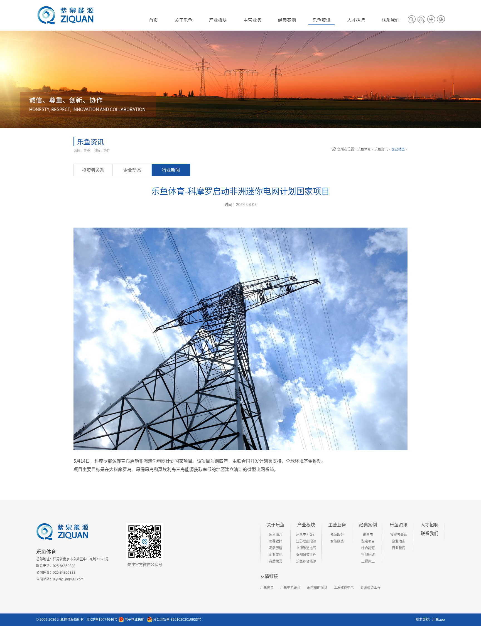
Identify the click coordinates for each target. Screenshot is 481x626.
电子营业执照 (134, 620)
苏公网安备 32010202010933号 (177, 620)
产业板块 (306, 525)
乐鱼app (438, 620)
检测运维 (368, 555)
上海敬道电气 (306, 548)
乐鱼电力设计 (306, 535)
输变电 (368, 535)
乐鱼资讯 (381, 149)
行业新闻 (171, 170)
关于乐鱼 (275, 525)
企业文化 (275, 555)
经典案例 (368, 525)
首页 (153, 20)
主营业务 (337, 525)
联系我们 (429, 533)
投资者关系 (93, 170)
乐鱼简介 (275, 535)
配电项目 (368, 541)
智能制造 (337, 541)
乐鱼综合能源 (306, 561)
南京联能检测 (317, 588)
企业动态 (398, 149)
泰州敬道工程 (306, 555)
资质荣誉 (275, 561)
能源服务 (337, 535)
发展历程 (275, 548)
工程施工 (368, 561)
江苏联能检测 (306, 541)
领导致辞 (275, 541)
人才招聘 (429, 525)
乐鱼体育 (364, 149)
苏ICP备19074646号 (101, 620)
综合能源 (368, 548)
